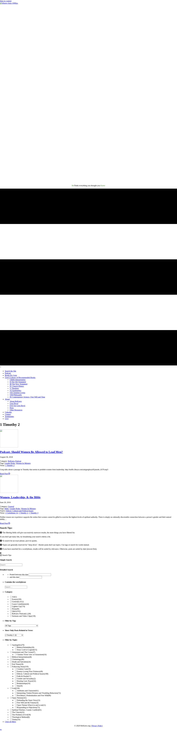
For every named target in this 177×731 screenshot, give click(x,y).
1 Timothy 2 (9, 465)
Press (15, 609)
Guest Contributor (20, 604)
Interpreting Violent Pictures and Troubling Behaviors (39, 693)
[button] (1, 730)
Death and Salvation (21, 662)
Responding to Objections (28, 707)
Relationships (23, 683)
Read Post (4, 474)
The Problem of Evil (21, 715)
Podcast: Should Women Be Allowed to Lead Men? (31, 451)
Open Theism (19, 698)
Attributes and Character (28, 691)
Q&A (16, 611)
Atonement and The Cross (23, 652)
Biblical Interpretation (22, 657)
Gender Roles (10, 463)
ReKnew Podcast (14, 461)
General (11, 506)
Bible (7, 509)
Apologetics (18, 645)
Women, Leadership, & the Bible (20, 497)
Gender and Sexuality (26, 679)
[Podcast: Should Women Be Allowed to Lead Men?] (9, 447)
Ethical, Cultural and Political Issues (19, 511)
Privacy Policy (97, 726)
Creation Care (24, 669)
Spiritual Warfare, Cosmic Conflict (26, 710)
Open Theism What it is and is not (31, 705)
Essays (16, 599)
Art (14, 597)
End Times (17, 664)
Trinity (16, 719)
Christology (18, 659)
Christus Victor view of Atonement (31, 655)
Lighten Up (18, 606)
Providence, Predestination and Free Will (34, 695)
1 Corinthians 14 (11, 513)
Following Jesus (20, 667)
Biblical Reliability (25, 647)
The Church (18, 712)
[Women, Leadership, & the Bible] (9, 492)
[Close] (0, 553)
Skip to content (5, 1)
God (16, 688)
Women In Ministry (23, 463)
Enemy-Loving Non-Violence (30, 671)
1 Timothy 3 (33, 513)
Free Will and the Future (27, 703)
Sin (20, 686)
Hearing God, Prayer (26, 681)
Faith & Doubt (24, 676)
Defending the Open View (28, 700)
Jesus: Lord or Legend (27, 650)
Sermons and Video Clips (24, 616)
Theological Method (21, 717)
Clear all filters (10, 722)
